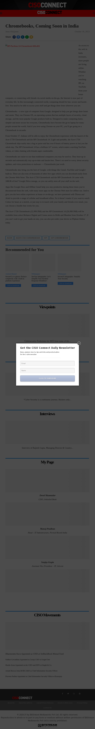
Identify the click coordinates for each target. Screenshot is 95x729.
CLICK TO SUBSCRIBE (47, 378)
